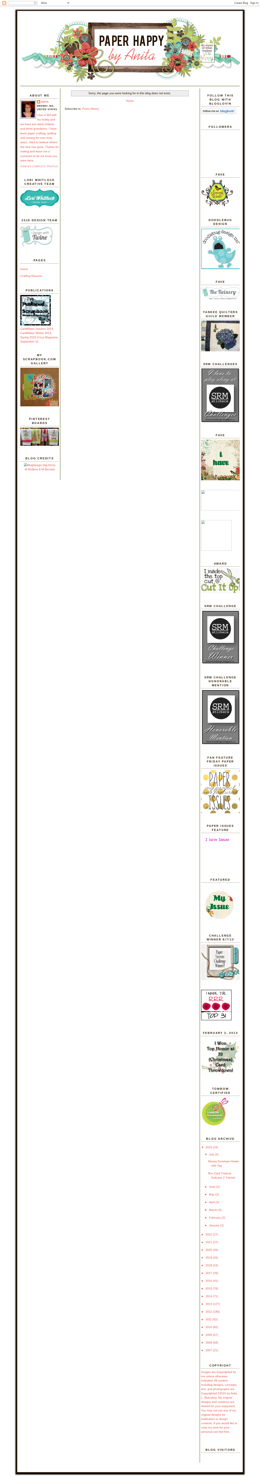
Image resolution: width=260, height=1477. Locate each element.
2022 (209, 1234)
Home (24, 269)
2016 (209, 1280)
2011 (209, 1319)
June (212, 1186)
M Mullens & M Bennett (40, 469)
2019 (209, 1257)
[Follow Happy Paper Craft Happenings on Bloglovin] (218, 113)
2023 (209, 1147)
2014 (209, 1296)
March (213, 1209)
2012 (209, 1311)
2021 (209, 1242)
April (212, 1202)
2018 (209, 1265)
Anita (45, 102)
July (212, 1154)
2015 (209, 1288)
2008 (209, 1342)
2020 (209, 1249)
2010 (209, 1327)
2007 (209, 1350)
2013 (209, 1304)
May (212, 1194)
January (214, 1225)
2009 (209, 1334)
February (215, 1217)
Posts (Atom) (90, 108)
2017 (209, 1273)
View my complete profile (39, 166)
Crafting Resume (31, 276)
